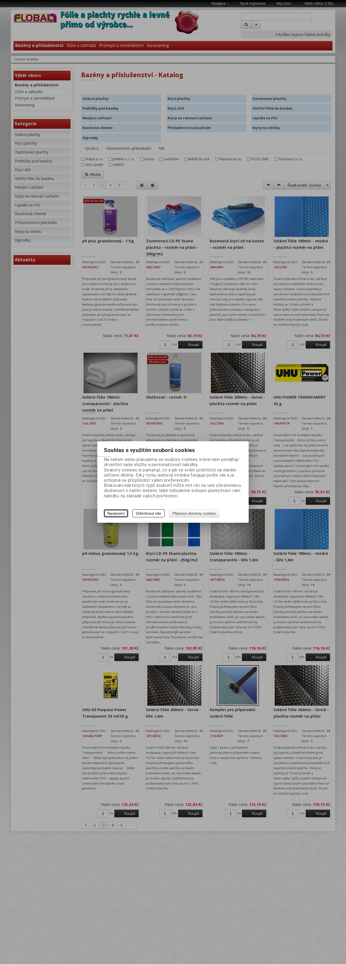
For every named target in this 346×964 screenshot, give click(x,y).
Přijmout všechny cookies (194, 513)
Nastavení (116, 513)
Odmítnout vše (148, 513)
